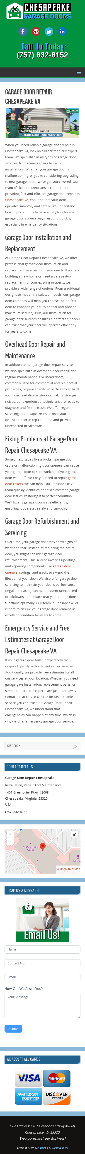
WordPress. (60, 1148)
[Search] (75, 747)
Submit (13, 1029)
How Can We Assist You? (24, 988)
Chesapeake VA (16, 200)
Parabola (41, 1148)
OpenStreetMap (70, 869)
